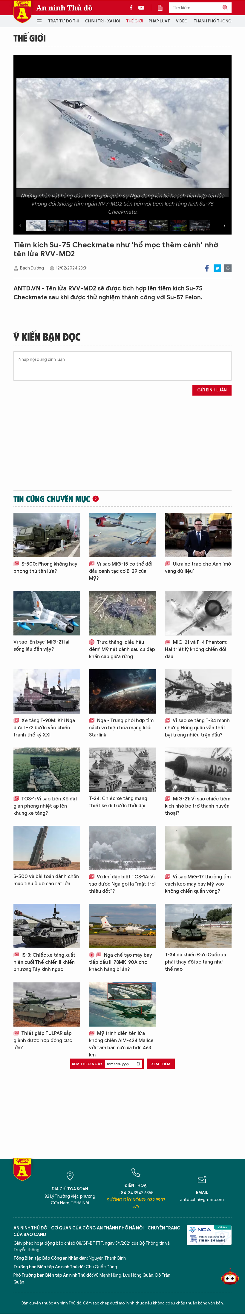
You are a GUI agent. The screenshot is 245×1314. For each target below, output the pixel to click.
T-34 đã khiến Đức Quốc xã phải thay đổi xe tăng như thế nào (195, 962)
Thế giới (134, 21)
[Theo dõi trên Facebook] (133, 7)
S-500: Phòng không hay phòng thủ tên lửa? (45, 567)
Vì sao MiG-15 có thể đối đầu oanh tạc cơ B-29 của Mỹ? (120, 571)
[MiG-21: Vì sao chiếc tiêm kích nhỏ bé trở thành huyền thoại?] (198, 770)
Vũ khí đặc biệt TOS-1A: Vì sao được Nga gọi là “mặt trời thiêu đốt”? (122, 884)
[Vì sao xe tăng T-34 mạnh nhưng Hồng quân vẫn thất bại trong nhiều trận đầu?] (198, 691)
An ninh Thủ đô (64, 7)
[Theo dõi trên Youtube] (141, 7)
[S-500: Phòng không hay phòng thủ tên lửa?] (46, 535)
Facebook (207, 268)
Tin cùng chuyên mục (51, 498)
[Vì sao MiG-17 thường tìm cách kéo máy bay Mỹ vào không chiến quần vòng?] (198, 848)
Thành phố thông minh (218, 21)
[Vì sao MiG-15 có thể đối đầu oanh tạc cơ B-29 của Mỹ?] (122, 535)
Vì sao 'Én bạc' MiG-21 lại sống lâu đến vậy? (41, 645)
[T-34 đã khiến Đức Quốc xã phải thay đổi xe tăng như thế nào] (198, 926)
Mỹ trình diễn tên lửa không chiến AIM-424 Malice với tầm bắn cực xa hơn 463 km (121, 1044)
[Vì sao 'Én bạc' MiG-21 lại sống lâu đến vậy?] (46, 613)
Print (228, 268)
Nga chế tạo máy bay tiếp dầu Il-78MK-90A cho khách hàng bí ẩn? (120, 962)
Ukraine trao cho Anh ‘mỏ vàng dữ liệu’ (198, 567)
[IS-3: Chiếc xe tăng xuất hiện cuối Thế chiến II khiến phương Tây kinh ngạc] (46, 926)
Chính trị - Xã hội (102, 21)
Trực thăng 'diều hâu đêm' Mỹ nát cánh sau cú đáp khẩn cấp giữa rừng (122, 649)
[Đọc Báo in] (163, 8)
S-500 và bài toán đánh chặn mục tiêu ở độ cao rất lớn (46, 880)
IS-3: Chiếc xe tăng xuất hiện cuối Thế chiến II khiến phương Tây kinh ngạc (44, 962)
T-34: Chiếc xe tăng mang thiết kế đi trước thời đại (118, 802)
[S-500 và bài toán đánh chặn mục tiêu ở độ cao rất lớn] (46, 848)
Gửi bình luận (212, 390)
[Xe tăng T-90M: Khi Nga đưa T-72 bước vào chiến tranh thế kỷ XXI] (46, 691)
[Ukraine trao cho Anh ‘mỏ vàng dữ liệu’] (198, 535)
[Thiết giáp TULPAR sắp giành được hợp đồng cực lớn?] (46, 1004)
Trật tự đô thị (63, 21)
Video (182, 21)
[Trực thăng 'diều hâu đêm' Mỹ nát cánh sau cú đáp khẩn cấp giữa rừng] (122, 613)
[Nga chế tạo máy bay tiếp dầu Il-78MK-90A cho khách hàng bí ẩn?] (122, 926)
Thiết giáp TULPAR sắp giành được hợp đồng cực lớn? (42, 1040)
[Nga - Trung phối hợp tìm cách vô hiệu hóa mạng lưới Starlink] (122, 691)
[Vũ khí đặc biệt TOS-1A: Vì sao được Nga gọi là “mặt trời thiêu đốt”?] (122, 848)
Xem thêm (160, 1064)
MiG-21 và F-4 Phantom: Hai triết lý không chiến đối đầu (196, 649)
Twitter (217, 268)
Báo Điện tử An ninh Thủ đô (22, 11)
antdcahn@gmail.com (202, 1199)
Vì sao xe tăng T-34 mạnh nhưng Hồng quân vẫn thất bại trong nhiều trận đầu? (197, 728)
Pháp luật (159, 21)
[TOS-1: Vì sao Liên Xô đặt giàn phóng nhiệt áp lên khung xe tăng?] (46, 770)
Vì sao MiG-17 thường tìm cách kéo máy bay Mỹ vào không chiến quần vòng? (198, 884)
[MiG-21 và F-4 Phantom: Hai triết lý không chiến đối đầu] (198, 613)
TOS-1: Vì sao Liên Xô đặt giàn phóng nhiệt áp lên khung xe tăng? (45, 806)
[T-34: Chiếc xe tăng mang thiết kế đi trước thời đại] (122, 770)
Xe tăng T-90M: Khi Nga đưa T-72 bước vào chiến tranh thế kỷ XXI (44, 728)
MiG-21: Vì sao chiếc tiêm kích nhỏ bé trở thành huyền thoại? (197, 806)
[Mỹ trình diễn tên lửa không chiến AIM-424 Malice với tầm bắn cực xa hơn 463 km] (122, 1004)
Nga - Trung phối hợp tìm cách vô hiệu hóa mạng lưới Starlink (121, 728)
